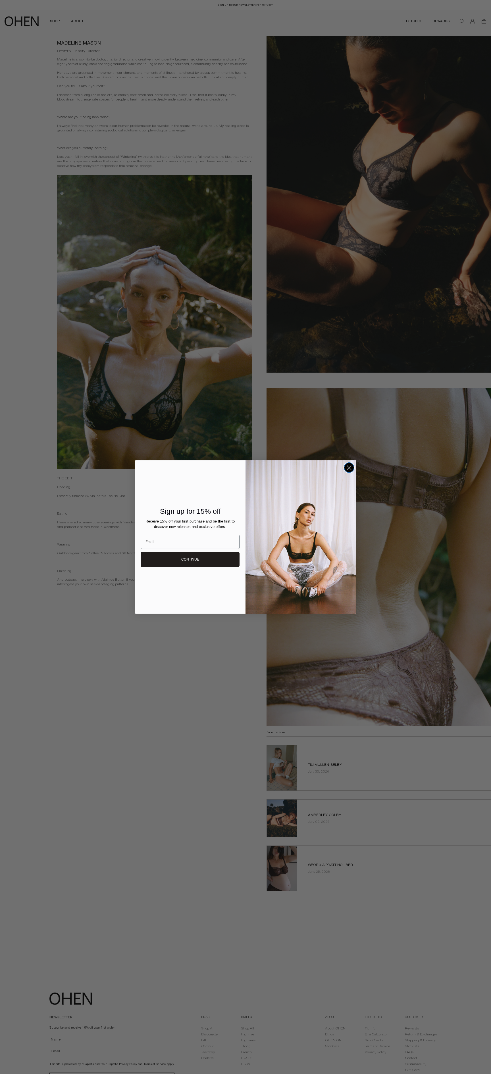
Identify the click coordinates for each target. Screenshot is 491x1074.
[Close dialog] (349, 468)
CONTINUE (190, 559)
